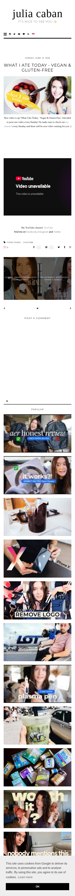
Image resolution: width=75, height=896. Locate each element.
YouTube (48, 227)
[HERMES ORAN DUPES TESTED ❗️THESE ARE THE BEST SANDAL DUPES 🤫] (37, 827)
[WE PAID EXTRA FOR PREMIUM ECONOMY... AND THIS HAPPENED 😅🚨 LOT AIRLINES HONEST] (37, 660)
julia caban (38, 13)
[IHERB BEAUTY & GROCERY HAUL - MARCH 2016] (37, 785)
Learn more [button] (25, 877)
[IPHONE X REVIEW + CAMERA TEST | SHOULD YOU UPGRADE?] (37, 577)
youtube (28, 242)
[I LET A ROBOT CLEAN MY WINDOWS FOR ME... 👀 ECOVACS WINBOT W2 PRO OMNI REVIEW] (37, 493)
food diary (14, 242)
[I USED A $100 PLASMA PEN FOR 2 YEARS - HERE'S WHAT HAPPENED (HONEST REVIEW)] (37, 702)
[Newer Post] (4, 308)
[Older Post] (70, 308)
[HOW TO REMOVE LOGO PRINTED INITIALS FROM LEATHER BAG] (37, 618)
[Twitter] (14, 34)
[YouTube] (19, 34)
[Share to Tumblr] (63, 247)
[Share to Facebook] (33, 247)
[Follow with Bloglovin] (24, 34)
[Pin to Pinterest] (45, 247)
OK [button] (38, 886)
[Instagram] (10, 34)
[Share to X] (58, 247)
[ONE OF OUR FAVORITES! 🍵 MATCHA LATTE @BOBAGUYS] (37, 744)
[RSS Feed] (28, 34)
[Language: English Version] (33, 34)
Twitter (57, 231)
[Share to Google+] (69, 247)
